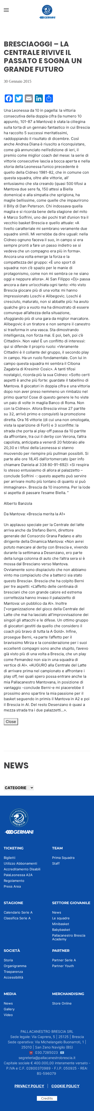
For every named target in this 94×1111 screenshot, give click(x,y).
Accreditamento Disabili (22, 869)
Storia (8, 960)
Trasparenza (13, 972)
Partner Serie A (64, 960)
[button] (6, 10)
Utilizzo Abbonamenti (20, 863)
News (56, 912)
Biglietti (9, 858)
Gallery (9, 1009)
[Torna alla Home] (47, 10)
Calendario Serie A (18, 912)
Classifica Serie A (17, 918)
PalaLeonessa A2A (18, 875)
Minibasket (60, 924)
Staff (56, 863)
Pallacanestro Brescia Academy (68, 937)
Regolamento (14, 881)
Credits (47, 1098)
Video (8, 1015)
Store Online (62, 1003)
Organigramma (15, 966)
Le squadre (61, 918)
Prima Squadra (63, 858)
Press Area (12, 886)
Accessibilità (13, 977)
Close (11, 721)
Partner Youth (63, 966)
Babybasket (61, 930)
